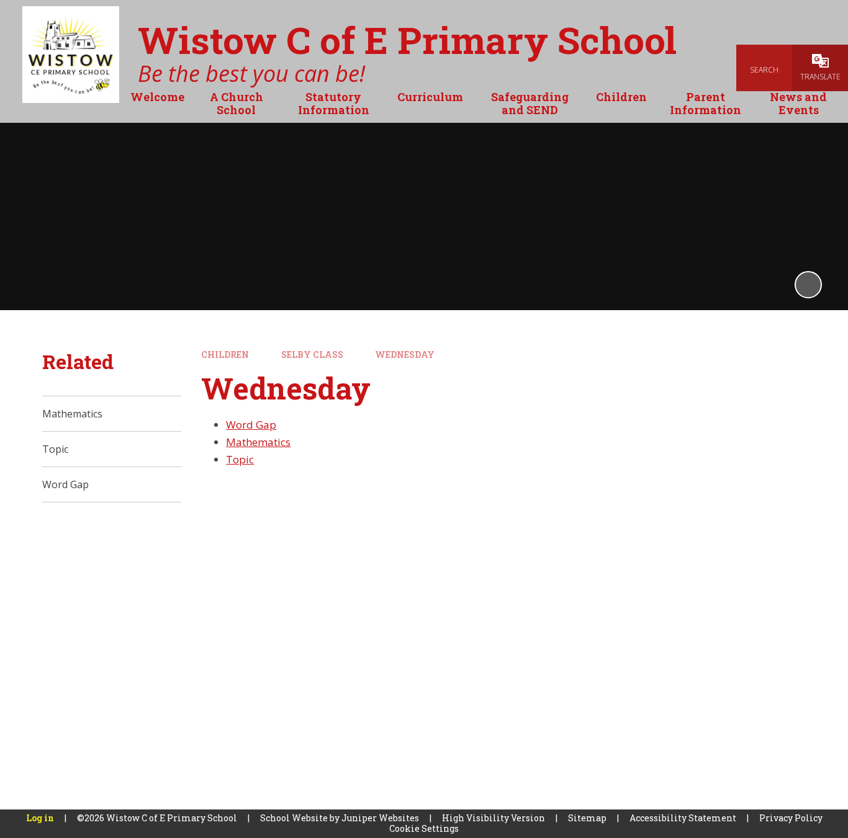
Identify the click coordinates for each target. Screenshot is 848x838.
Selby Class (312, 354)
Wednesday (405, 354)
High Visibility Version (493, 818)
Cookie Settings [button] (424, 828)
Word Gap (251, 424)
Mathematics (258, 442)
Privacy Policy (791, 818)
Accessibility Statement (682, 818)
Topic (240, 459)
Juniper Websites (380, 818)
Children (225, 354)
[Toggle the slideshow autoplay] (808, 284)
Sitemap (587, 818)
